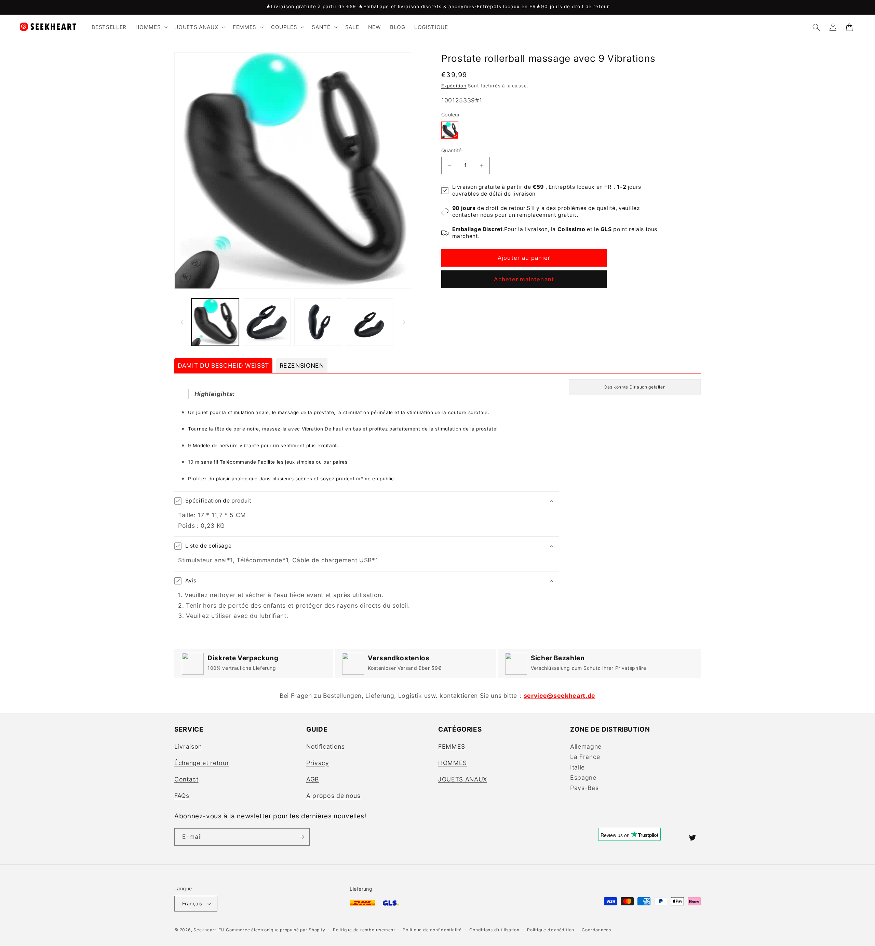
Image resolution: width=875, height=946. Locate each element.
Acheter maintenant (524, 279)
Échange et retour (201, 762)
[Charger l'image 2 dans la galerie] (267, 322)
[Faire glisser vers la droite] (403, 322)
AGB (312, 779)
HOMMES (452, 762)
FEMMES (451, 746)
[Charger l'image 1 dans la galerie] (215, 322)
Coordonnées (596, 929)
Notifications (325, 746)
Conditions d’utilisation (494, 929)
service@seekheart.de (559, 695)
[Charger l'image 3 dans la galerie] (318, 322)
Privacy (317, 762)
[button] (151, 27)
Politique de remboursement (364, 929)
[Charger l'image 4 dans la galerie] (370, 322)
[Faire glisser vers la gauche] (181, 322)
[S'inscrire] (301, 837)
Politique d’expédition (550, 929)
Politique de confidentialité (432, 929)
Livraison (188, 746)
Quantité (451, 151)
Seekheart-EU (208, 929)
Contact (186, 779)
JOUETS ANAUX (462, 779)
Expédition (454, 86)
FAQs (181, 795)
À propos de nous (333, 795)
